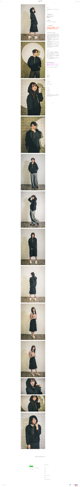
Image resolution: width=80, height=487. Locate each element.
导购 (44, 466)
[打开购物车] (78, 1)
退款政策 (45, 477)
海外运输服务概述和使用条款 (47, 479)
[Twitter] (29, 469)
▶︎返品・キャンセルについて (50, 16)
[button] (77, 486)
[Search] (77, 1)
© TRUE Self (3, 484)
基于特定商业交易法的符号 (47, 475)
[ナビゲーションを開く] (1, 1)
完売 (52, 103)
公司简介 (45, 473)
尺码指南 (45, 468)
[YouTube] (32, 469)
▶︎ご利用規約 (48, 17)
